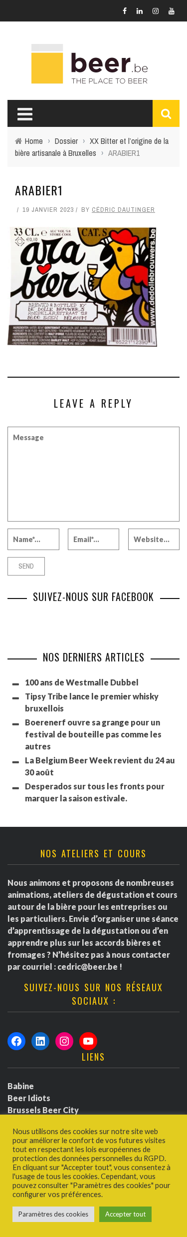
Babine (20, 1086)
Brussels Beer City (43, 1110)
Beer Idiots (28, 1098)
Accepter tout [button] (125, 1214)
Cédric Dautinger (123, 209)
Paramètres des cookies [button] (53, 1214)
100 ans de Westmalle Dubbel (82, 682)
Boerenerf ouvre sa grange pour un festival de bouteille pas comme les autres (93, 734)
